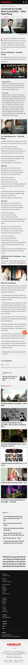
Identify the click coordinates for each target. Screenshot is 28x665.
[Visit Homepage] (6, 2)
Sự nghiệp (4, 614)
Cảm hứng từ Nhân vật (6, 634)
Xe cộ (3, 586)
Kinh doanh (4, 616)
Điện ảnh (4, 602)
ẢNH (3, 628)
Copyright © (16, 661)
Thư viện (9, 6)
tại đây (22, 263)
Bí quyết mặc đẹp (6, 575)
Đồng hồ (4, 587)
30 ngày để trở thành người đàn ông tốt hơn (11, 636)
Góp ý (21, 661)
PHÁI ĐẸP (4, 621)
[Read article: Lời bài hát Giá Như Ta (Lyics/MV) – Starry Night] (14, 395)
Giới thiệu (10, 660)
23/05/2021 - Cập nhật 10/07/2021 (17, 16)
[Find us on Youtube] (15, 648)
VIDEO (3, 626)
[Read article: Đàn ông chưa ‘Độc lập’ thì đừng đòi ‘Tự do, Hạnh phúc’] (22, 378)
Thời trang (4, 574)
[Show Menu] (23, 2)
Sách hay (4, 597)
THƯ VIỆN (4, 623)
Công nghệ (4, 589)
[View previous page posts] (13, 507)
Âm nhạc (4, 601)
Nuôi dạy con (5, 611)
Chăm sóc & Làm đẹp (6, 581)
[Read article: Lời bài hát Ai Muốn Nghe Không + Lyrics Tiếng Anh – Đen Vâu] (14, 435)
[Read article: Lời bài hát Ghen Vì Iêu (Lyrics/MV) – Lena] (14, 474)
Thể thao (4, 590)
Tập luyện (4, 580)
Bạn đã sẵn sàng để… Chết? (12, 538)
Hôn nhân (4, 610)
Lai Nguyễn (6, 16)
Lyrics (13, 6)
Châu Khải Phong (16, 367)
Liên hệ (15, 660)
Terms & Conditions (9, 661)
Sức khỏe (4, 578)
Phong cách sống (6, 584)
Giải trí (3, 604)
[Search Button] (26, 2)
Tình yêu (4, 608)
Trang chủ (3, 6)
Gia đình (4, 607)
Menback (9, 651)
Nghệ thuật (4, 599)
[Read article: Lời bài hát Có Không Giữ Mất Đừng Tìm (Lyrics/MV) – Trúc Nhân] (14, 491)
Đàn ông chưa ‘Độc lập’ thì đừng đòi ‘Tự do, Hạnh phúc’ (9, 378)
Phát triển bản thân (6, 617)
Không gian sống (5, 593)
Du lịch (3, 592)
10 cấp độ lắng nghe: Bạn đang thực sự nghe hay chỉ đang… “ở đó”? (12, 518)
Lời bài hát (23, 367)
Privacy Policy (20, 660)
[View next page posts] (15, 507)
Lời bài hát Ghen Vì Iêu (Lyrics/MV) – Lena (14, 482)
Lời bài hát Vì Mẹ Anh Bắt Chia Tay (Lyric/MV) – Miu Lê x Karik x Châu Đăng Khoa (13, 424)
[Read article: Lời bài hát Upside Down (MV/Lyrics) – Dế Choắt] (14, 455)
